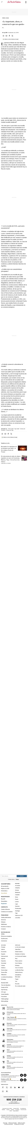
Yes (16, 981)
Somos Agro (4, 970)
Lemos (17, 901)
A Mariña (17, 887)
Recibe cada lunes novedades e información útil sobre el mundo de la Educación (16, 1024)
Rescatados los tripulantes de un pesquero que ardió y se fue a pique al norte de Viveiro (9, 449)
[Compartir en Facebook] (9, 36)
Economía (3, 951)
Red (16, 958)
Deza (16, 897)
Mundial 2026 (4, 982)
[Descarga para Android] (25, 1075)
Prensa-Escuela (23, 1109)
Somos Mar (4, 972)
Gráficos (3, 967)
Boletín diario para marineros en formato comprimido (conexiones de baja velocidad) (16, 1034)
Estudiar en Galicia (20, 954)
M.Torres (8, 463)
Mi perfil (3, 899)
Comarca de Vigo (9, 430)
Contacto (3, 929)
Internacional (4, 956)
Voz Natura (17, 1109)
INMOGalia (4, 924)
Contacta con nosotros (6, 911)
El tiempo (3, 979)
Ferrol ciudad (10, 428)
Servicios (3, 919)
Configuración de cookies (19, 1124)
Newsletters (4, 901)
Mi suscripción (4, 886)
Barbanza (17, 892)
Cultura (3, 965)
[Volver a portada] (14, 2)
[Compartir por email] (6, 36)
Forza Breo (4, 996)
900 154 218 (14, 1099)
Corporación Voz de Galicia (7, 1108)
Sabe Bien (18, 949)
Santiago (17, 910)
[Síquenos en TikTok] (23, 1087)
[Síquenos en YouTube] (19, 1087)
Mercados (17, 976)
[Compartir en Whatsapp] (3, 36)
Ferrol (16, 899)
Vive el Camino (19, 967)
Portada (3, 947)
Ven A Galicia (18, 963)
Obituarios (3, 974)
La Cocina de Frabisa (20, 956)
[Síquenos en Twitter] (7, 1087)
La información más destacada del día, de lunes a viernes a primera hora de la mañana (15, 1008)
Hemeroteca (4, 890)
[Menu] (2, 2)
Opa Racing (4, 989)
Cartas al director (5, 909)
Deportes (3, 961)
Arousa (17, 890)
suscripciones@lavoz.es (14, 1103)
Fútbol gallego (4, 999)
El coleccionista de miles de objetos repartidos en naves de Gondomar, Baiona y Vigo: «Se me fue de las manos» (10, 458)
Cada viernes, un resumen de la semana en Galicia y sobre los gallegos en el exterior (16, 1041)
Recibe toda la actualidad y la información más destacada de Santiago (15, 1057)
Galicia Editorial (15, 1110)
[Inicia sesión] (25, 2)
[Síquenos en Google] (7, 1091)
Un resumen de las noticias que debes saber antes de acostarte (16, 1013)
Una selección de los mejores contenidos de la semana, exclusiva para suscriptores (16, 1018)
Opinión (3, 958)
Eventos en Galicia (6, 926)
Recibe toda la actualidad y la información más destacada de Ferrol (15, 1051)
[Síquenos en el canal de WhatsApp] (3, 1091)
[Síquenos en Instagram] (11, 1087)
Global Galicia (18, 951)
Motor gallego (4, 1001)
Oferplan (3, 922)
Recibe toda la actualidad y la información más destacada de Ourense (15, 1067)
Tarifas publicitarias (6, 917)
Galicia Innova (18, 972)
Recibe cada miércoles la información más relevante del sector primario (16, 1029)
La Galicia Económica (6, 977)
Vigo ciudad (16, 428)
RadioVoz (3, 1109)
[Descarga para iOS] (21, 1075)
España (3, 954)
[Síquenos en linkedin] (15, 1087)
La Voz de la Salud (20, 947)
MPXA (11, 1110)
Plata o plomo (18, 961)
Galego (17, 879)
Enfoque (17, 965)
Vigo (16, 913)
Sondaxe (8, 1109)
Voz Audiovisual (23, 1108)
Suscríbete (4, 893)
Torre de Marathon (5, 985)
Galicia (3, 949)
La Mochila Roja (19, 970)
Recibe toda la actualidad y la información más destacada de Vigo (15, 1062)
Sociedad (3, 963)
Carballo (17, 894)
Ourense (17, 906)
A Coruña (17, 885)
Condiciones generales (8, 1124)
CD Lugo (3, 992)
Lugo (16, 904)
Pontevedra (18, 908)
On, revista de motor (20, 986)
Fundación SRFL (16, 1108)
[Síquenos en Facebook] (3, 1087)
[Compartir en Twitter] (12, 36)
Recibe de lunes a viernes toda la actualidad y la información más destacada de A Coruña (15, 1046)
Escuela (17, 983)
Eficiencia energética (6, 936)
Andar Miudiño (5, 994)
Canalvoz (12, 1109)
